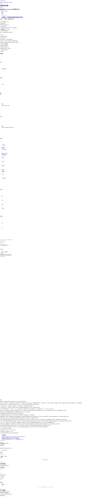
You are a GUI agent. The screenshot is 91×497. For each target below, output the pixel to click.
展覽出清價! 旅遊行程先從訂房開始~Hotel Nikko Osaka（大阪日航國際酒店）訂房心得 (12, 439)
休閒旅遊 (3, 476)
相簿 (2, 12)
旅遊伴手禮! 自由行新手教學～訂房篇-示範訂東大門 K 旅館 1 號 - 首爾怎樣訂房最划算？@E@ (13, 436)
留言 (8, 448)
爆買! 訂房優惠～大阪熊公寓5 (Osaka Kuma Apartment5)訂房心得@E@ (10, 437)
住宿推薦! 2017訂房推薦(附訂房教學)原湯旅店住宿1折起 (12, 17)
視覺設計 (6, 450)
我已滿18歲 (2, 495)
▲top (1, 451)
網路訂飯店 (3, 147)
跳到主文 (1, 7)
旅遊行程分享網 (4, 5)
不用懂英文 (3, 171)
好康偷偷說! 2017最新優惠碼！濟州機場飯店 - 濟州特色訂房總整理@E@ (11, 438)
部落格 (2, 13)
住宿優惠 (2, 29)
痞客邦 (7, 448)
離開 (4, 495)
